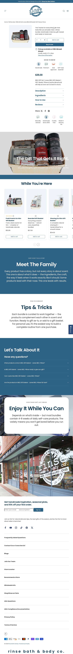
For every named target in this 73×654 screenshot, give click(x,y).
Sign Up (38, 510)
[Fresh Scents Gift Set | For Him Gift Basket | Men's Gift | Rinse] (14, 201)
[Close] (71, 2)
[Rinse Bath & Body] (36, 466)
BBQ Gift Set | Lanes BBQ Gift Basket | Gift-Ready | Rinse (31, 22)
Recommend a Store (12, 577)
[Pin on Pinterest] (49, 111)
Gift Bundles (12, 22)
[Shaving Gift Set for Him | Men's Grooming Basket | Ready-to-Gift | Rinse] (59, 201)
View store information (45, 55)
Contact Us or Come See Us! (14, 546)
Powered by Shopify (24, 643)
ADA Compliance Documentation (17, 609)
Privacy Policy (9, 617)
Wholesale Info (10, 585)
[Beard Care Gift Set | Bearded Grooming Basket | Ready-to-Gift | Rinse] (36, 201)
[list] (20, 36)
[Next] (38, 244)
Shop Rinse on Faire (11, 593)
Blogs (6, 553)
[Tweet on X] (41, 111)
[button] (68, 11)
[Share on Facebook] (45, 111)
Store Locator (9, 569)
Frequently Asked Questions (15, 538)
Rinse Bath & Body (13, 643)
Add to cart (55, 40)
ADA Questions (9, 601)
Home (5, 22)
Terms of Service (10, 625)
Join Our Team (9, 561)
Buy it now (49, 44)
